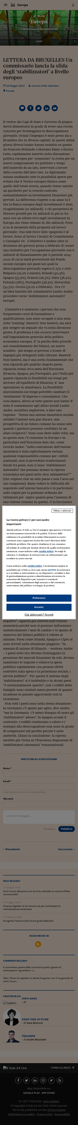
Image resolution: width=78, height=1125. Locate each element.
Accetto (39, 607)
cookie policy (46, 551)
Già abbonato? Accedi (39, 614)
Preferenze (39, 598)
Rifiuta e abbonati (62, 510)
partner (52, 570)
